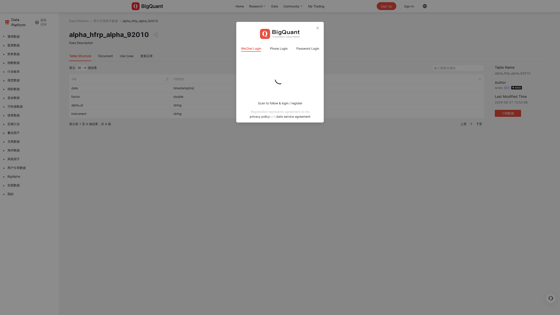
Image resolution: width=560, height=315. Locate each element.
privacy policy (260, 116)
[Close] (317, 28)
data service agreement (293, 116)
